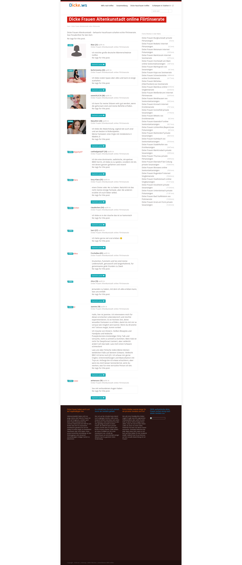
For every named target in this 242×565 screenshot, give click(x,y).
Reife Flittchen (92, 562)
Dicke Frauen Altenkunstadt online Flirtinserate (110, 47)
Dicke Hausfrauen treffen (139, 5)
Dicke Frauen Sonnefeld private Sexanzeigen (158, 111)
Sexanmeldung (122, 5)
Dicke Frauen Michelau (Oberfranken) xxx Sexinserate (158, 83)
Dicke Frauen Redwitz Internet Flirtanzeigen (158, 45)
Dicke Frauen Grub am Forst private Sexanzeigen (158, 203)
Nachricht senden (97, 64)
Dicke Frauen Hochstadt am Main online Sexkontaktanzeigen (158, 62)
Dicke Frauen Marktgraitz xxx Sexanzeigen (158, 68)
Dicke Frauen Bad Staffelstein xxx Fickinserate (158, 197)
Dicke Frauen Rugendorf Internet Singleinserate (158, 174)
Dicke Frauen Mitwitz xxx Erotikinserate (158, 117)
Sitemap (83, 562)
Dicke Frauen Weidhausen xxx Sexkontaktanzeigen (158, 100)
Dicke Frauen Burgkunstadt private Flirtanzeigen (158, 39)
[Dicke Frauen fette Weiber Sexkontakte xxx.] (78, 6)
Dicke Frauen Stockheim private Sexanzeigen (158, 186)
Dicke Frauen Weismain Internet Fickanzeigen (158, 51)
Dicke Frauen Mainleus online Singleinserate (158, 88)
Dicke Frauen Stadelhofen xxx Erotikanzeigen (158, 146)
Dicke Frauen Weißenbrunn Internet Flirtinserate (158, 94)
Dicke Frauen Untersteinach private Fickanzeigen (158, 192)
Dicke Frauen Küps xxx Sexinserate (158, 72)
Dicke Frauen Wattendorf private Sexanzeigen (158, 134)
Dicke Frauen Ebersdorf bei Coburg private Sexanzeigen (158, 163)
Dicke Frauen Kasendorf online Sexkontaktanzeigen (158, 123)
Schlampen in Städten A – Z (162, 5)
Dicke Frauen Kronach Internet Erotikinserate (158, 105)
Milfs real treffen (107, 5)
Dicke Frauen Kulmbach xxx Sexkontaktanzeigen (158, 140)
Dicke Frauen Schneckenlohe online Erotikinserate (158, 76)
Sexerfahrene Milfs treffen (106, 562)
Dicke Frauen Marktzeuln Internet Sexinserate (158, 56)
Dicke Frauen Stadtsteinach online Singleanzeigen (158, 180)
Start (68, 26)
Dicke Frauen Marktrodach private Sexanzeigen (158, 151)
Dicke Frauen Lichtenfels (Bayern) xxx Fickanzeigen (158, 128)
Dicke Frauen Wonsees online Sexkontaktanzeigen (158, 169)
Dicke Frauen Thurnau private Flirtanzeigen (158, 157)
